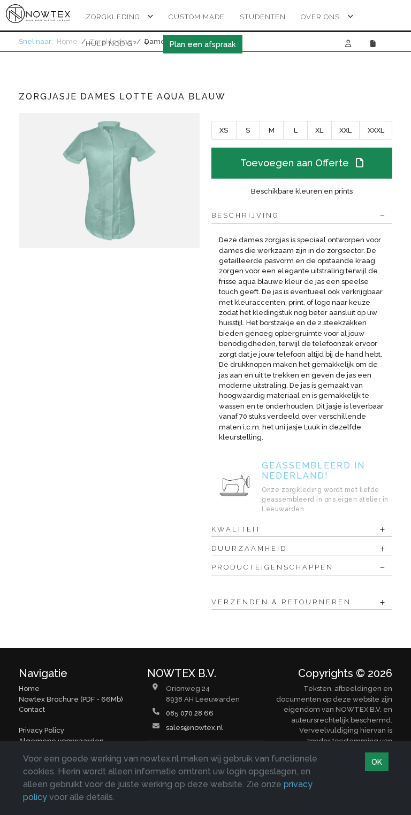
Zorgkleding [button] (113, 17)
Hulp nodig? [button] (111, 44)
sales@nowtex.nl (194, 728)
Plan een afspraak (203, 44)
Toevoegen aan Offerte (296, 162)
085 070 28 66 (190, 713)
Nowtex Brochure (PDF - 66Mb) (71, 699)
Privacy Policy (41, 730)
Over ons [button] (320, 17)
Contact (32, 709)
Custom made (197, 17)
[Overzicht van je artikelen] (374, 43)
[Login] (348, 44)
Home (29, 689)
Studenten (263, 17)
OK (376, 761)
